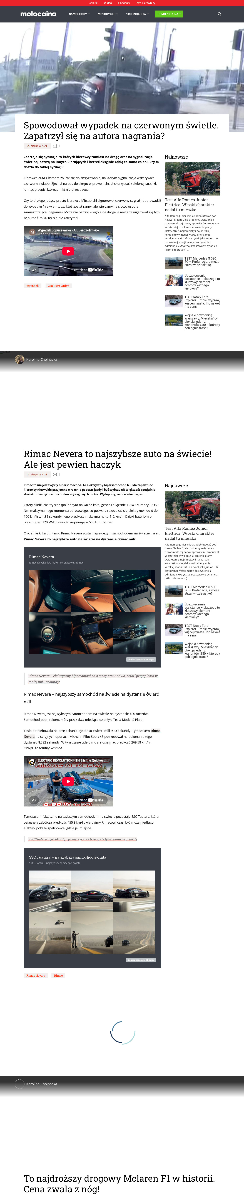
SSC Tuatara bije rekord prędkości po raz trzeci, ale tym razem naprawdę (82, 839)
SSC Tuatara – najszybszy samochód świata (67, 857)
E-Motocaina (168, 14)
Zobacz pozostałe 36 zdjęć (141, 659)
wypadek (32, 286)
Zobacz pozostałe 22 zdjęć (141, 959)
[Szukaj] (219, 14)
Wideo (108, 3)
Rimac (58, 975)
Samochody (78, 14)
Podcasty (124, 3)
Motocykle (106, 14)
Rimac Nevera (41, 556)
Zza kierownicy (145, 3)
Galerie (93, 3)
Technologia (136, 14)
